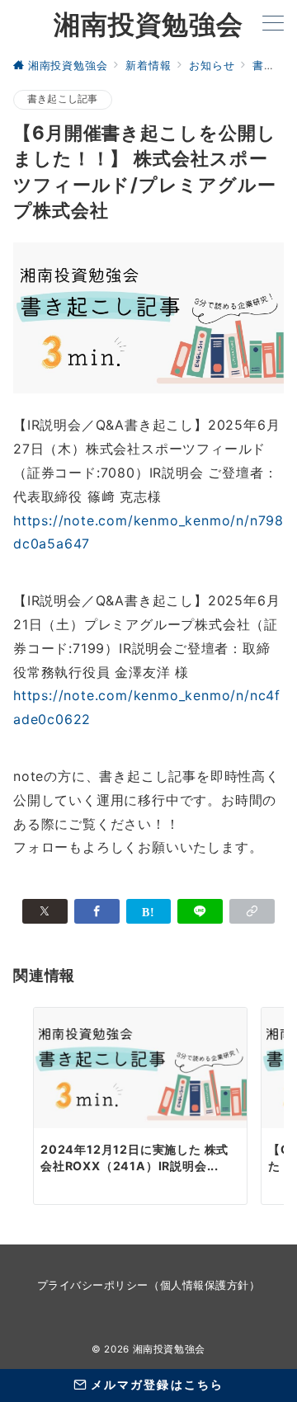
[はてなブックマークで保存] (149, 911)
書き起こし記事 (62, 99)
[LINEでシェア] (200, 911)
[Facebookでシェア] (97, 911)
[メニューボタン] (273, 24)
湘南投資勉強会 (148, 24)
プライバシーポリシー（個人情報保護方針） (148, 1285)
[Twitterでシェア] (45, 911)
